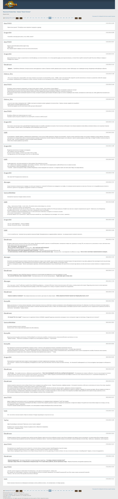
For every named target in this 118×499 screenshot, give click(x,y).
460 (58, 17)
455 (44, 17)
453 (39, 17)
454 (42, 17)
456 (47, 17)
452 (36, 17)
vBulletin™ (11, 494)
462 (64, 17)
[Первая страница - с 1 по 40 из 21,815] (17, 18)
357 (25, 17)
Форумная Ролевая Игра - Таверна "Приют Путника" (17, 12)
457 (50, 17)
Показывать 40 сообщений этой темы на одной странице (103, 16)
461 (61, 17)
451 (33, 17)
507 (72, 17)
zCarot (9, 496)
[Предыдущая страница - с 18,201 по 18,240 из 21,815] (21, 18)
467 (69, 17)
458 (53, 17)
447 (31, 17)
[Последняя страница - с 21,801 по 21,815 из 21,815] (80, 18)
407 (28, 17)
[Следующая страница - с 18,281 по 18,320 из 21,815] (76, 18)
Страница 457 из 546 (10, 17)
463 (66, 17)
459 (55, 17)
